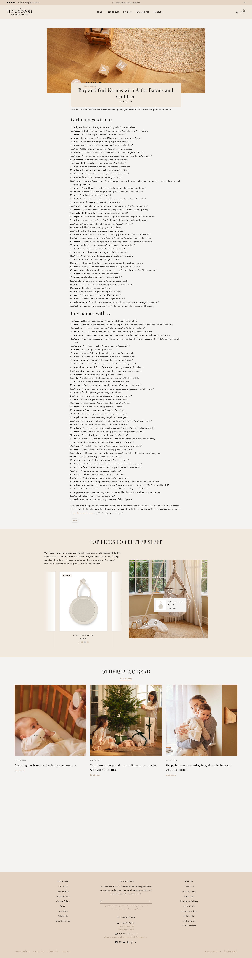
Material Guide (63, 896)
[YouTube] (124, 941)
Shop (99, 12)
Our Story (63, 886)
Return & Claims (189, 891)
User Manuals (189, 906)
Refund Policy (53, 951)
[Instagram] (120, 941)
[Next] (118, 601)
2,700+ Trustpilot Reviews (29, 2)
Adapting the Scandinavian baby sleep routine (45, 765)
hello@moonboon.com (128, 933)
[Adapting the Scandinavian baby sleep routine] (50, 720)
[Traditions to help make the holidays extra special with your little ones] (126, 720)
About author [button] (89, 86)
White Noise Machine (83, 635)
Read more (20, 770)
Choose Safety (63, 901)
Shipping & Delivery (189, 901)
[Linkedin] (136, 941)
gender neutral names (83, 512)
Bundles (127, 12)
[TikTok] (132, 941)
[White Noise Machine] (83, 601)
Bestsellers (113, 12)
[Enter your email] (149, 900)
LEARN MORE (63, 881)
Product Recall (189, 920)
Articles (157, 12)
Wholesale (63, 915)
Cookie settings (189, 925)
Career (63, 906)
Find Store (63, 910)
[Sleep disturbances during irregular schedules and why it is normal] (201, 720)
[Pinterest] (128, 941)
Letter (75, 520)
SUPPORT (189, 881)
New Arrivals (142, 12)
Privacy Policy (38, 951)
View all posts (126, 678)
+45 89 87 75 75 (128, 923)
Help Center (189, 915)
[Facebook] (117, 941)
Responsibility (63, 891)
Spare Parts (189, 896)
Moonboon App (63, 920)
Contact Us (189, 886)
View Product (172, 608)
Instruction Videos (189, 910)
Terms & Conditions (22, 951)
